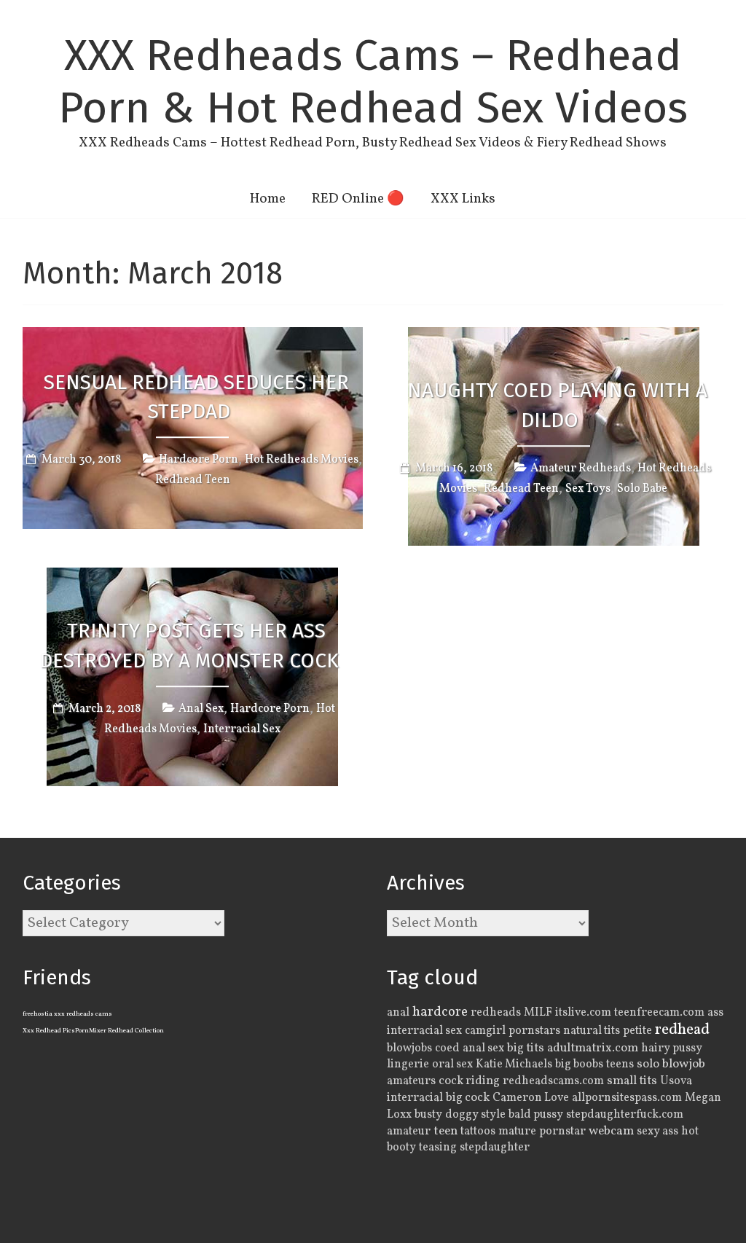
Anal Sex (201, 709)
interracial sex (424, 1031)
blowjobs (409, 1048)
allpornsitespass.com (627, 1098)
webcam (611, 1131)
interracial (415, 1098)
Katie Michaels (514, 1064)
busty (428, 1115)
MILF (538, 1013)
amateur (409, 1132)
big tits (525, 1048)
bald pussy (536, 1115)
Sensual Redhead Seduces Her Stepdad (196, 397)
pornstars (534, 1031)
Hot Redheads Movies (301, 460)
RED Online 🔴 (358, 198)
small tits (632, 1081)
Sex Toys (587, 489)
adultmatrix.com (592, 1048)
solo (648, 1064)
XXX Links (463, 198)
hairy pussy (671, 1048)
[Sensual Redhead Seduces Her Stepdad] (193, 337)
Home (268, 198)
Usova (676, 1081)
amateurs (411, 1081)
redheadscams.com (553, 1081)
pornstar (562, 1132)
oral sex (452, 1064)
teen (445, 1131)
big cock (468, 1097)
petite (637, 1031)
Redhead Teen (192, 480)
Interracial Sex (241, 729)
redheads (496, 1013)
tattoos (477, 1132)
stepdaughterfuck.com (624, 1115)
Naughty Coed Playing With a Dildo (557, 405)
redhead (682, 1029)
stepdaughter (495, 1148)
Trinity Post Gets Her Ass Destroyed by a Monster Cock (189, 646)
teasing (438, 1148)
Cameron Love (530, 1098)
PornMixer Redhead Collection (119, 1030)
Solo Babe (642, 489)
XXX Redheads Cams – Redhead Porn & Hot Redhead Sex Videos (373, 81)
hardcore (440, 1012)
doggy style (475, 1115)
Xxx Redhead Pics (49, 1030)
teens (620, 1064)
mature (517, 1132)
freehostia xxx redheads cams (67, 1014)
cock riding (469, 1081)
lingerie (408, 1064)
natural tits (591, 1031)
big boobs (579, 1064)
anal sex (483, 1048)
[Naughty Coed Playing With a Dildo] (553, 337)
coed (447, 1048)
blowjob (683, 1064)
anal (398, 1013)
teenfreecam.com (659, 1013)
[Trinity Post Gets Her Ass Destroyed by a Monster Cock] (192, 578)
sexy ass (657, 1132)
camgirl (485, 1031)
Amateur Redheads (580, 468)
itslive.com (583, 1013)
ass (715, 1013)
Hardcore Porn (198, 460)
